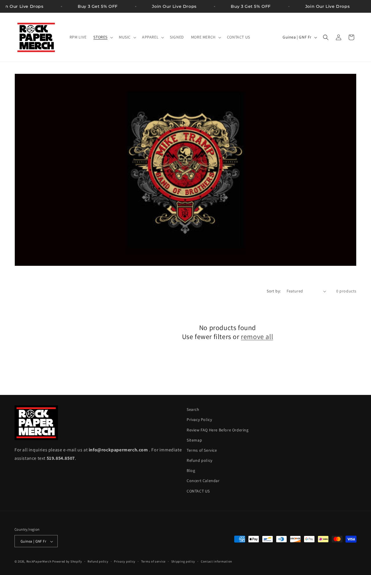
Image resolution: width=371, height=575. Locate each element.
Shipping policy (183, 561)
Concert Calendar (203, 481)
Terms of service (153, 561)
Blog (191, 470)
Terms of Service (202, 450)
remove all (257, 336)
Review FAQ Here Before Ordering (218, 430)
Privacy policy (124, 561)
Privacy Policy (199, 419)
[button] (102, 37)
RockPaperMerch (39, 562)
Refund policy (199, 460)
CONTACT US (198, 491)
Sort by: (274, 291)
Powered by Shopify (67, 562)
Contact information (216, 561)
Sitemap (194, 440)
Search (193, 409)
